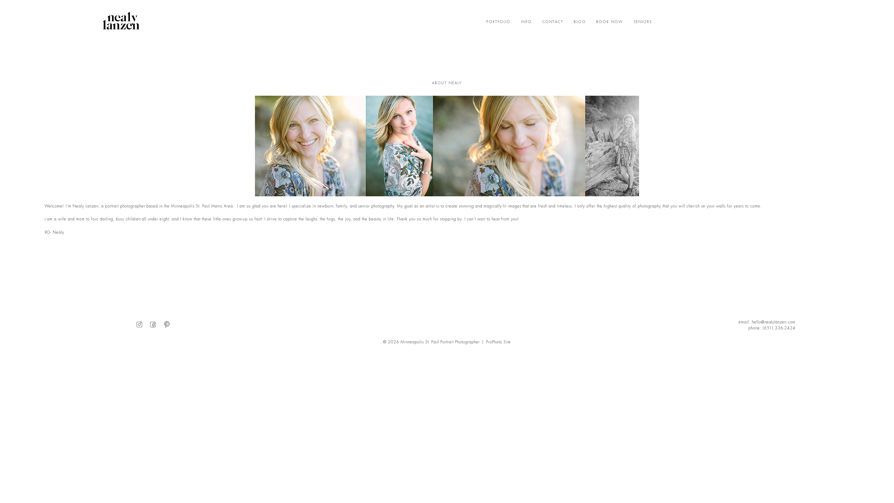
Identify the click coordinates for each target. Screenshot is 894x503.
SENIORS (642, 22)
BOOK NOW (609, 22)
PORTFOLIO (498, 22)
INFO (526, 22)
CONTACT (552, 22)
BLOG (580, 22)
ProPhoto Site (498, 342)
